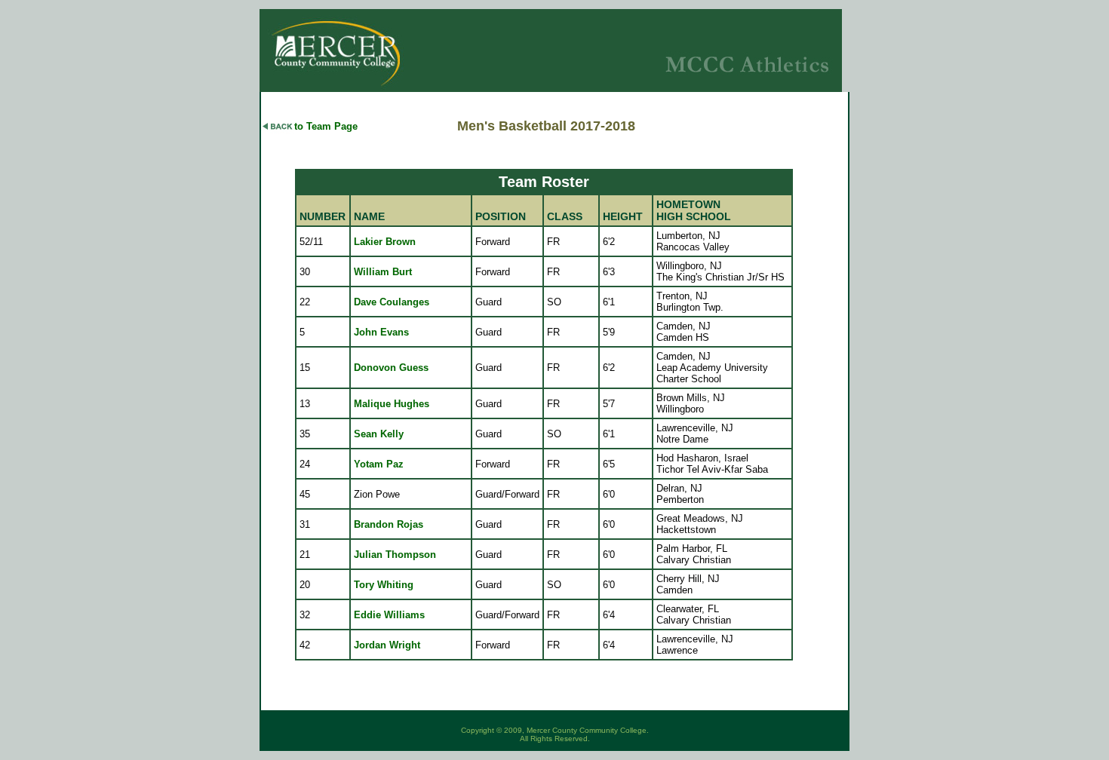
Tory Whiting (383, 584)
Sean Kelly (379, 434)
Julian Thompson (395, 554)
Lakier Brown (385, 241)
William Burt (383, 271)
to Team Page (326, 126)
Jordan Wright (387, 645)
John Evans (381, 332)
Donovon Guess (391, 367)
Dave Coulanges (391, 302)
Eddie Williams (389, 615)
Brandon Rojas (388, 524)
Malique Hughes (391, 403)
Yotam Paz (379, 464)
